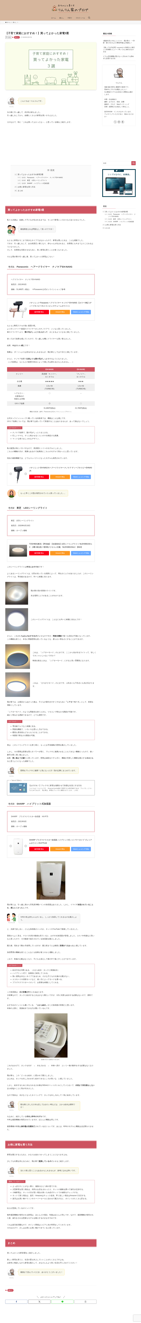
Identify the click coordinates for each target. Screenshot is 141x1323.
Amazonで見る (60, 312)
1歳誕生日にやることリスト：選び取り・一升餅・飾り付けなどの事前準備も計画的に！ (119, 42)
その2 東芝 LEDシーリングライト (34, 180)
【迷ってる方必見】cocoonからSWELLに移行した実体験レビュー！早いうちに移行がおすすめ (119, 50)
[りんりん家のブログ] (70, 8)
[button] (16, 1302)
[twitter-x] (115, 122)
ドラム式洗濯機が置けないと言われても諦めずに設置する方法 (118, 57)
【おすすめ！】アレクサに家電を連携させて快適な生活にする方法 (55, 785)
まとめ (20, 191)
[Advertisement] (51, 142)
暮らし (17, 37)
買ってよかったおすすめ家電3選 (30, 174)
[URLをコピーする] (85, 1302)
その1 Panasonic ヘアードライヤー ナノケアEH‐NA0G (42, 177)
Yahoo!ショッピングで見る (81, 312)
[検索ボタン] (89, 17)
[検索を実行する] (133, 163)
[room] (122, 122)
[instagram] (119, 122)
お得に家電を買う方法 (26, 187)
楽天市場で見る (39, 312)
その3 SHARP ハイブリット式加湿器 (35, 183)
